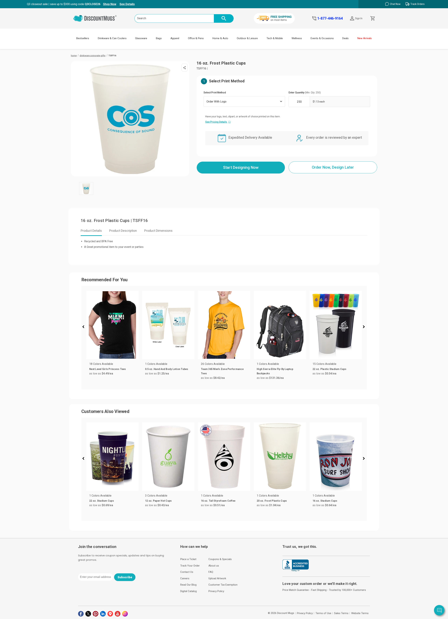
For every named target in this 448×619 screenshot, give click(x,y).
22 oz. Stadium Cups (101, 500)
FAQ (210, 572)
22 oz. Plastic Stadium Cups (329, 369)
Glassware (141, 38)
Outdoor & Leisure (247, 38)
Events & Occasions (322, 38)
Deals (345, 38)
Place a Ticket (188, 559)
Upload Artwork (217, 578)
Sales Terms (341, 613)
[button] (85, 327)
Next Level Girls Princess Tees (107, 369)
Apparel (174, 38)
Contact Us (186, 572)
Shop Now (109, 4)
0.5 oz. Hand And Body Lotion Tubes (166, 369)
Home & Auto (220, 38)
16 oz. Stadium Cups (325, 500)
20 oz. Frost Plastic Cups (272, 500)
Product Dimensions (158, 230)
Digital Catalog (188, 591)
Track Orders (417, 4)
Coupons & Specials (220, 559)
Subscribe (125, 577)
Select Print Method (215, 92)
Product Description (123, 230)
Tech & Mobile (275, 38)
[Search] (224, 18)
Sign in (358, 18)
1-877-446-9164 (330, 18)
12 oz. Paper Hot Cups (158, 500)
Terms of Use (323, 613)
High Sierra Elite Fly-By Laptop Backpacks (275, 371)
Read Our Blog (188, 584)
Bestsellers (82, 38)
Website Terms (360, 613)
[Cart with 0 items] (372, 18)
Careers (184, 578)
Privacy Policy (216, 591)
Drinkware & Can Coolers (112, 38)
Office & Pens (196, 38)
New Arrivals (364, 38)
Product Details (91, 230)
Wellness (297, 38)
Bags (159, 38)
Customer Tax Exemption (222, 584)
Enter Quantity (305, 92)
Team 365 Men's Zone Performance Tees (222, 371)
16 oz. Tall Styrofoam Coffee (218, 500)
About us (213, 565)
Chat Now (395, 4)
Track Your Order (190, 565)
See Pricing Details (218, 122)
